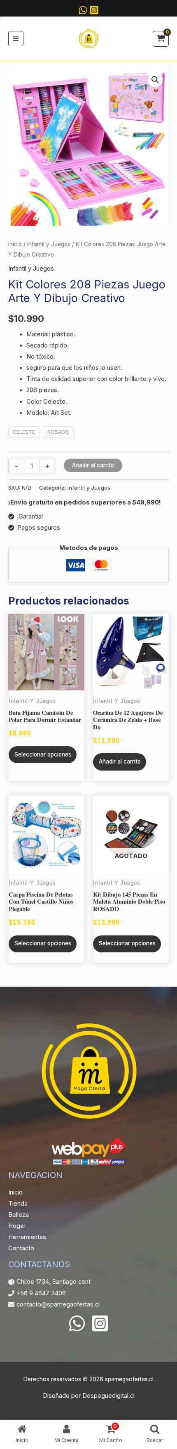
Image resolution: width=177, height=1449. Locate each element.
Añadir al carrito (93, 465)
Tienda (18, 1203)
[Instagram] (94, 10)
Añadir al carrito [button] (120, 761)
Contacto (21, 1248)
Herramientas (27, 1237)
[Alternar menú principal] (15, 38)
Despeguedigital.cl (108, 1395)
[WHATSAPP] (83, 10)
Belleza (18, 1214)
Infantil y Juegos (48, 244)
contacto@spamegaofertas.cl (58, 1304)
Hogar (17, 1226)
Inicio (15, 244)
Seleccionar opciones (42, 754)
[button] (155, 79)
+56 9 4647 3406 (41, 1293)
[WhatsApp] (77, 1323)
